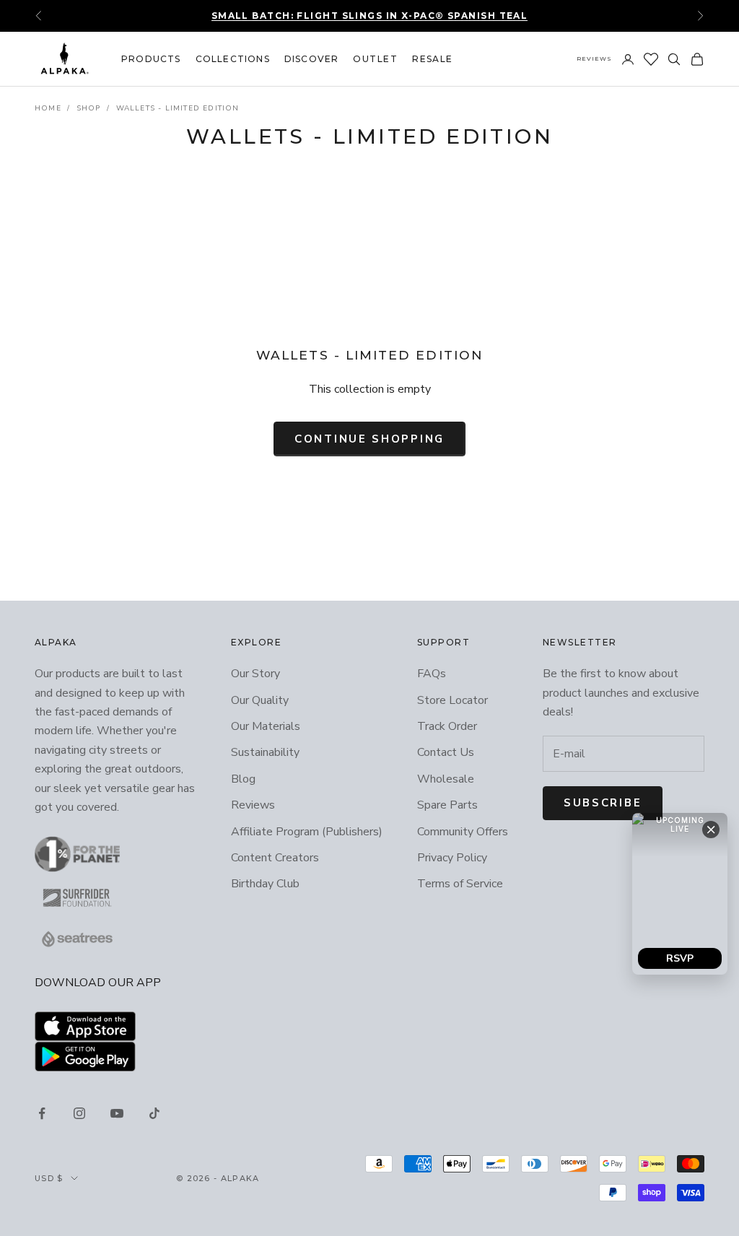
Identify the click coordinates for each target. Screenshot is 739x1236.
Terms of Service (460, 884)
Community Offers (462, 832)
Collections (233, 58)
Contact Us (445, 752)
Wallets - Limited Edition (178, 108)
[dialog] (679, 894)
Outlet (375, 58)
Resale (432, 58)
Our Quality (260, 700)
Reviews (594, 58)
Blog (243, 779)
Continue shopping (369, 439)
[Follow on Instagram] (79, 1113)
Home (48, 108)
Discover (311, 58)
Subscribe (603, 803)
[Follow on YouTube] (117, 1113)
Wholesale (445, 779)
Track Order (447, 726)
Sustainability (265, 752)
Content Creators (275, 858)
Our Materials (265, 726)
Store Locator (452, 700)
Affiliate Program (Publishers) (306, 832)
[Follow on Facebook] (42, 1113)
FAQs (431, 674)
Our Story (255, 674)
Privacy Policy (452, 858)
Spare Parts (447, 805)
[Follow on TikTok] (154, 1113)
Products (151, 58)
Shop (88, 108)
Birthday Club (265, 884)
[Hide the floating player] (711, 829)
